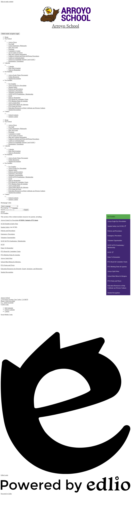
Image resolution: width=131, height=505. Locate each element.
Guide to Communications (16, 58)
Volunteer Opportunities (15, 92)
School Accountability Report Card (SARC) (21, 59)
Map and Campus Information (17, 54)
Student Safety (12, 87)
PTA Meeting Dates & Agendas (18, 101)
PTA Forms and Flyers (7, 265)
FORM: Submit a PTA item (28, 220)
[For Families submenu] (5, 82)
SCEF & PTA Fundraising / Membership (20, 94)
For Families (12, 84)
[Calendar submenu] (5, 65)
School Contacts (13, 115)
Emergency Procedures (15, 91)
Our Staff (11, 44)
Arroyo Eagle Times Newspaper (18, 75)
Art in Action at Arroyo (15, 52)
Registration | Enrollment (15, 61)
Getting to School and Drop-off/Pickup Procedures (23, 56)
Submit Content (13, 116)
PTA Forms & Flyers (14, 106)
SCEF (10, 96)
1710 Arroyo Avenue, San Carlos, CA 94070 (14, 299)
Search (3, 210)
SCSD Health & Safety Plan (9, 224)
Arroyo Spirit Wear (14, 103)
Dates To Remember (7, 248)
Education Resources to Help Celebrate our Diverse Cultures (26, 108)
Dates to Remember (14, 70)
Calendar (11, 66)
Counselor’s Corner (14, 51)
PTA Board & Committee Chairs (18, 99)
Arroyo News (12, 42)
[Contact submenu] (5, 113)
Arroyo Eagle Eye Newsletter (17, 85)
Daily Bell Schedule (14, 68)
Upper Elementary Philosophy (17, 46)
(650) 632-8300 (10, 301)
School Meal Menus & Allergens (18, 104)
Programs (11, 49)
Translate (15, 208)
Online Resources (13, 77)
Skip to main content (7, 1)
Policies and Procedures (15, 89)
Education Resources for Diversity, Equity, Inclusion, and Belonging (21, 269)
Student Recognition (14, 78)
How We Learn (13, 47)
